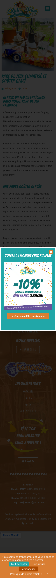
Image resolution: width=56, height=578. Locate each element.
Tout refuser (39, 564)
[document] (28, 289)
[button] (51, 252)
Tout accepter (19, 564)
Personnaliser (28, 569)
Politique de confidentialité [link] (26, 574)
